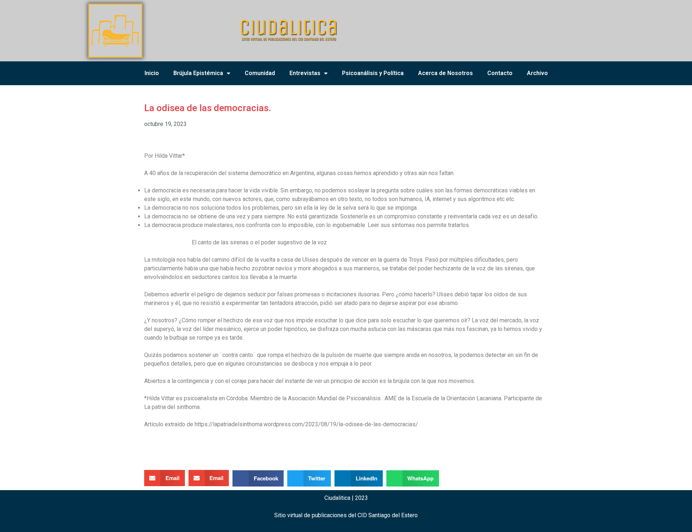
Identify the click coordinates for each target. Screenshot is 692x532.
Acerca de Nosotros (445, 73)
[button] (164, 478)
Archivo (537, 73)
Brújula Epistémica (198, 73)
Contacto (500, 73)
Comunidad (260, 73)
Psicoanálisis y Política (373, 73)
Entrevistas (304, 73)
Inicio (152, 73)
